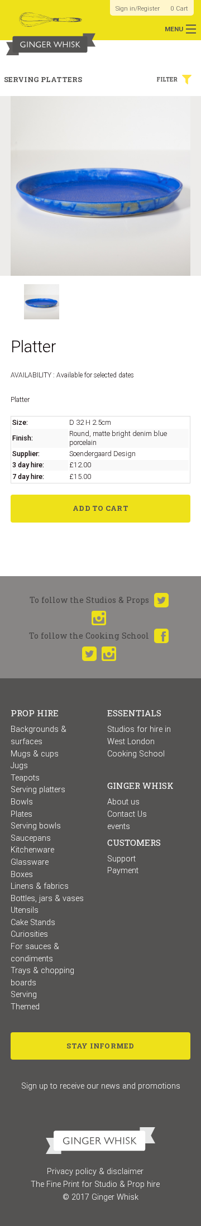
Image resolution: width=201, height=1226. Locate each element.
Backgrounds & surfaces (38, 735)
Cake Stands (33, 922)
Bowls (22, 802)
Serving (24, 994)
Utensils (25, 910)
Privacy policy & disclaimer (95, 1171)
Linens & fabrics (40, 886)
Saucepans (31, 838)
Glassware (30, 862)
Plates (21, 814)
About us (123, 802)
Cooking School (136, 754)
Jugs (19, 765)
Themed (25, 1007)
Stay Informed (100, 1045)
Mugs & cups (35, 754)
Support (121, 859)
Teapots (25, 778)
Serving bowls (36, 826)
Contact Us (127, 814)
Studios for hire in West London (139, 735)
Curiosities (29, 934)
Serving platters (38, 789)
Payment (122, 870)
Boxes (22, 874)
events (118, 826)
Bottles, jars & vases (47, 898)
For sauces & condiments (35, 953)
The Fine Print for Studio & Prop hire (95, 1184)
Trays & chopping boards (42, 977)
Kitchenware (32, 850)
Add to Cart (100, 508)
